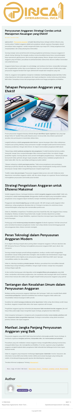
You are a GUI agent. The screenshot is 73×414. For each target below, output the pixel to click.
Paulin (19, 386)
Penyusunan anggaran (20, 42)
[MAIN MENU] (68, 12)
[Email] (30, 390)
